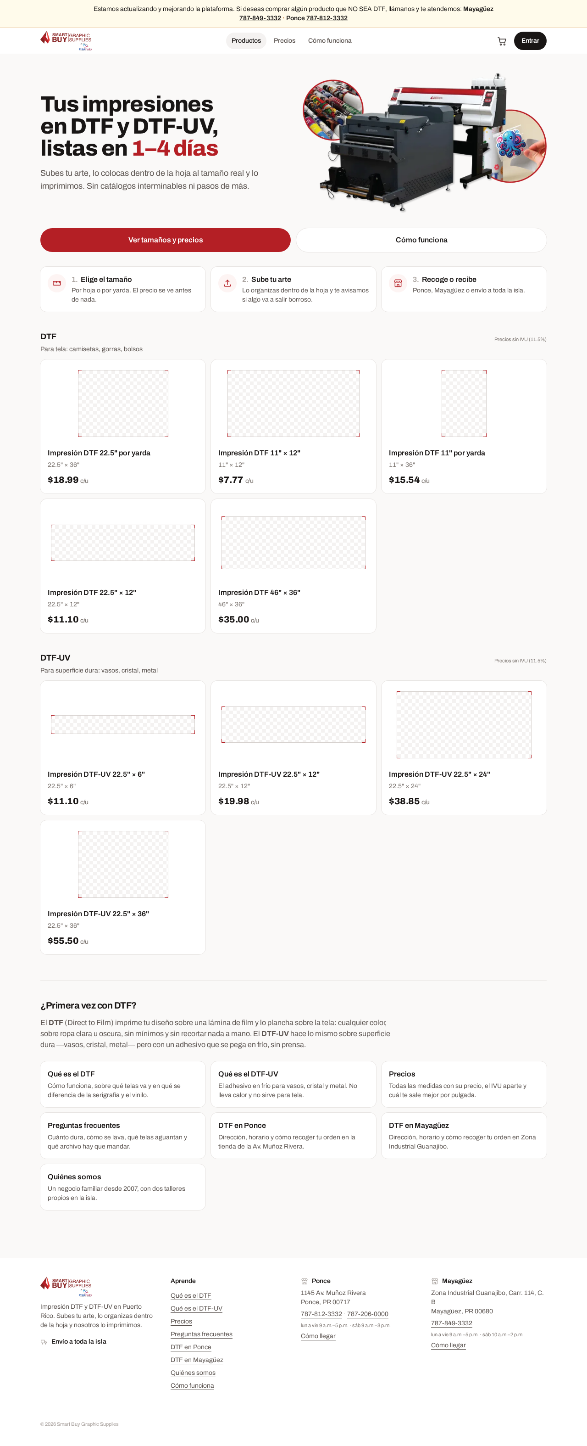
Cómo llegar (318, 1336)
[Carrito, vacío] (502, 41)
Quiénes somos (193, 1372)
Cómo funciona (330, 40)
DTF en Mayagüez (197, 1359)
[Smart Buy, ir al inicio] (66, 41)
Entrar (530, 40)
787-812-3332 (327, 18)
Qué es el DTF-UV (196, 1308)
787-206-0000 (367, 1314)
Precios (284, 40)
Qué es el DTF (191, 1295)
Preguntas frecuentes (202, 1334)
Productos (246, 40)
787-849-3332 (260, 18)
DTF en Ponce (191, 1347)
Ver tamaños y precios (165, 240)
